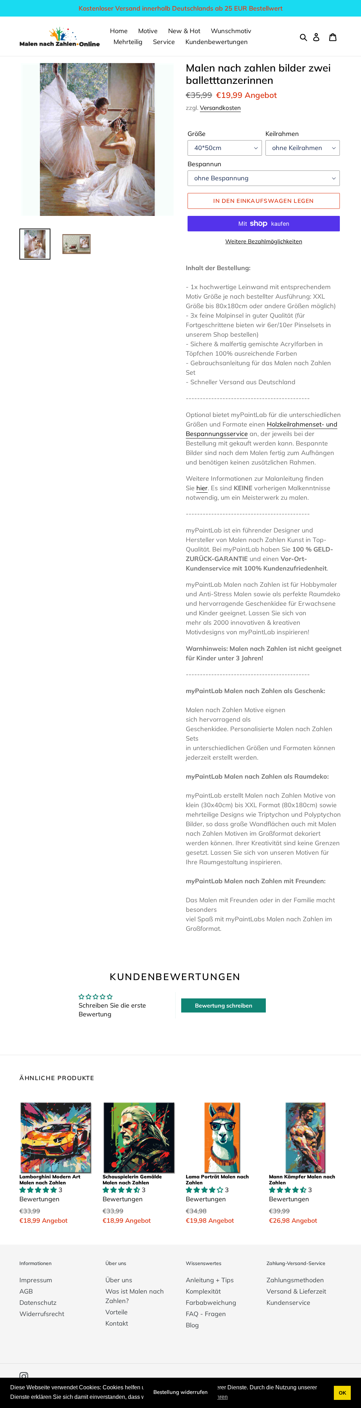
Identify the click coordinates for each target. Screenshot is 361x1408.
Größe (197, 134)
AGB (26, 1291)
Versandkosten (220, 107)
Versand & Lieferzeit (296, 1291)
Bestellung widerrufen (180, 1392)
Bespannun (204, 164)
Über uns (118, 1280)
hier (202, 488)
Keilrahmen (282, 134)
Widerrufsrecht (41, 1314)
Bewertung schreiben (223, 1005)
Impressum (35, 1280)
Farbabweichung (211, 1302)
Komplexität (203, 1291)
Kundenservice (288, 1302)
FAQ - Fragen (206, 1314)
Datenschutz (37, 1302)
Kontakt (116, 1323)
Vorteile (116, 1312)
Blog (192, 1325)
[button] (39, 1190)
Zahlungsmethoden (295, 1280)
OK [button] (342, 1393)
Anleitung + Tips (210, 1280)
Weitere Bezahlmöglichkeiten (263, 241)
